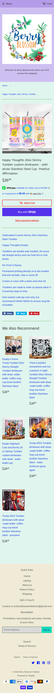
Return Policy (27, 589)
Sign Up (47, 630)
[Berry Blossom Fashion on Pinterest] (43, 663)
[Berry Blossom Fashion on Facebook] (38, 663)
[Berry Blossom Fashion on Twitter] (33, 663)
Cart (49, 3)
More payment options (27, 220)
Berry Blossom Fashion (29, 672)
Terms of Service (27, 646)
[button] (27, 193)
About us (27, 585)
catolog (27, 580)
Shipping (27, 594)
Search (27, 641)
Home (4, 85)
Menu (9, 3)
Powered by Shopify (26, 675)
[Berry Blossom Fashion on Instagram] (48, 663)
